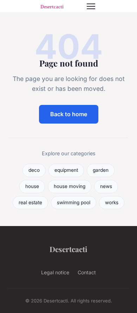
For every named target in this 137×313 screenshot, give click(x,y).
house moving (69, 186)
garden (101, 170)
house (32, 186)
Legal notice (55, 272)
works (111, 202)
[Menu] (91, 6)
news (106, 186)
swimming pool (73, 202)
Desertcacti (68, 249)
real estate (30, 202)
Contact (87, 272)
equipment (66, 170)
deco (34, 170)
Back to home (68, 114)
